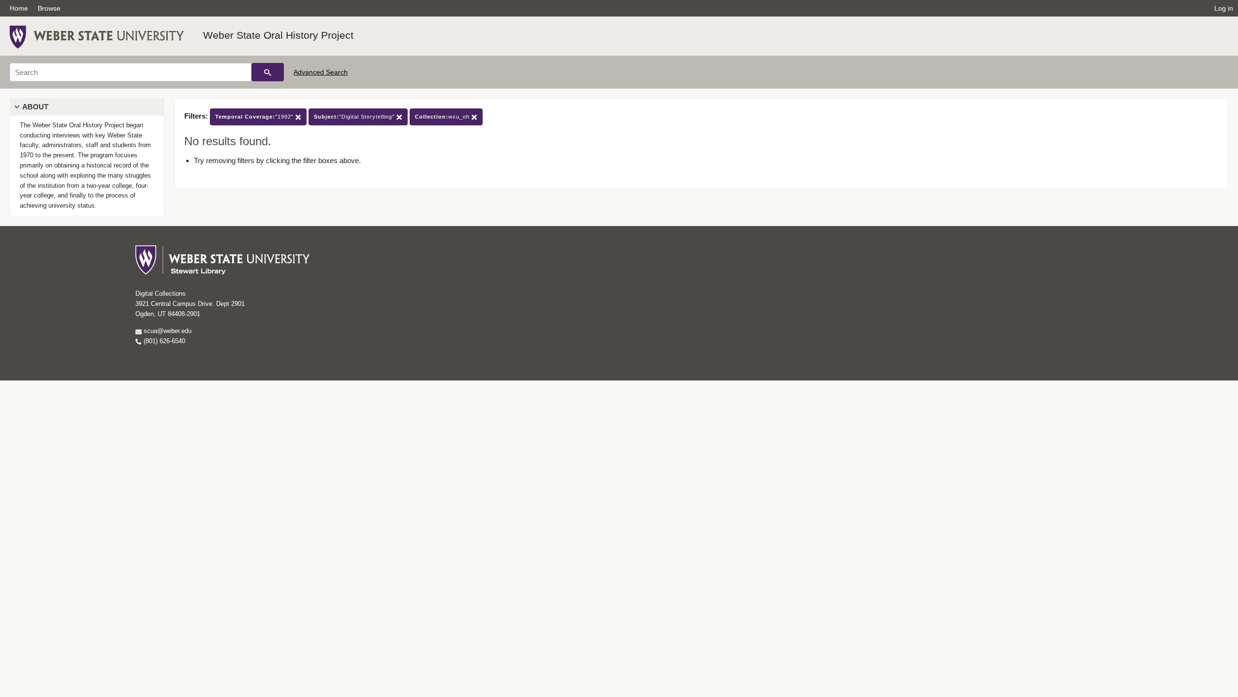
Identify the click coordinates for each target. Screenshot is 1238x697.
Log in (1223, 8)
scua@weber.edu (167, 330)
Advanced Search (321, 72)
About (35, 107)
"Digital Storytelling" (355, 117)
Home (19, 8)
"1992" (255, 117)
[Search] (267, 72)
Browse (49, 8)
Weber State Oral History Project (278, 35)
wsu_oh (443, 117)
